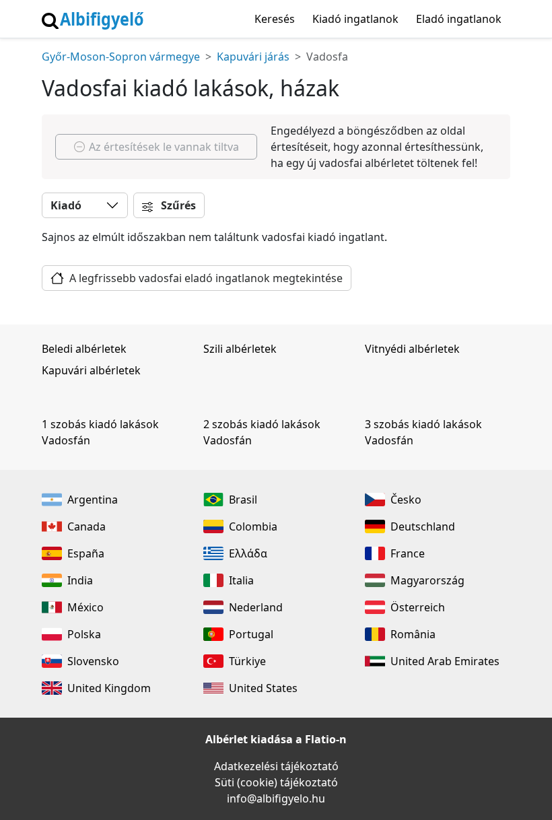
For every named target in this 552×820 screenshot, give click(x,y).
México (85, 607)
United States (263, 688)
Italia (241, 580)
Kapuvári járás (253, 56)
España (85, 553)
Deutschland (422, 526)
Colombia (253, 526)
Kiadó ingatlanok (355, 18)
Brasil (243, 499)
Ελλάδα (248, 553)
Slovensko (93, 661)
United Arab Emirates (444, 661)
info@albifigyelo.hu (276, 798)
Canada (86, 526)
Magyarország (427, 580)
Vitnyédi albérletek (412, 348)
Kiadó (65, 205)
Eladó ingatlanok (459, 18)
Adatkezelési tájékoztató (276, 766)
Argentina (92, 499)
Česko (405, 499)
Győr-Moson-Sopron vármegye (121, 56)
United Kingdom (109, 688)
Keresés (274, 18)
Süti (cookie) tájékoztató (276, 782)
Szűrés (177, 205)
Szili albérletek (240, 348)
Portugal (251, 634)
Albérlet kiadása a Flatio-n (276, 739)
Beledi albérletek (84, 348)
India (80, 580)
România (413, 634)
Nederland (256, 607)
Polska (84, 634)
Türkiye (247, 661)
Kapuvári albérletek (91, 370)
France (407, 553)
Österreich (417, 607)
